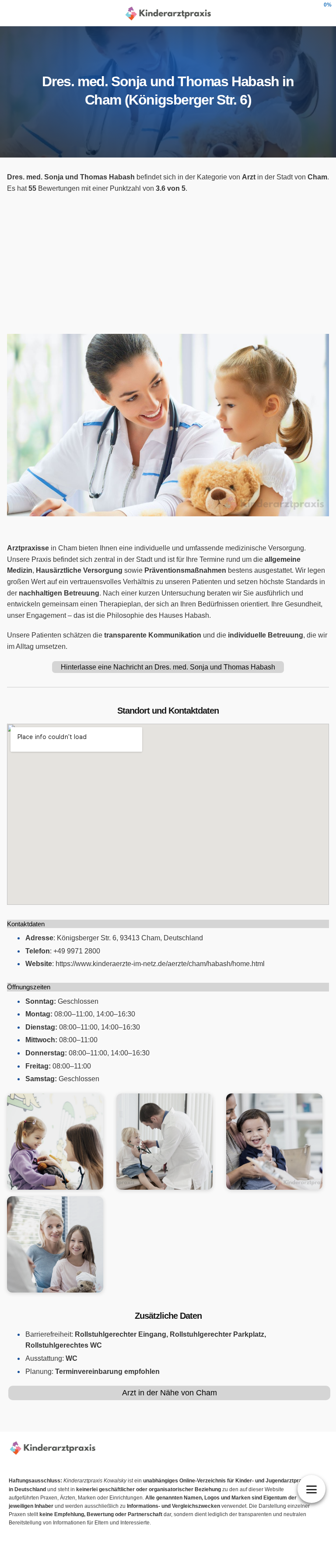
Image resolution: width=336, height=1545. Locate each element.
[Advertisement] (168, 264)
